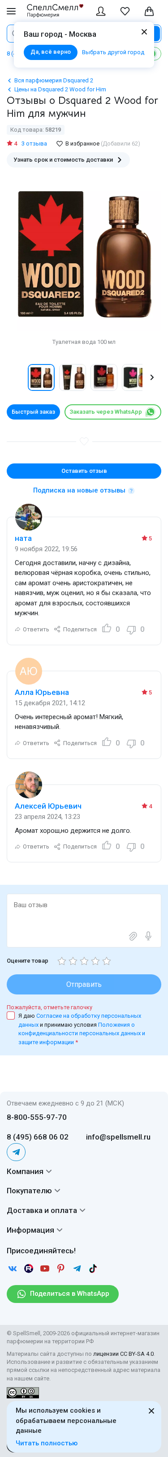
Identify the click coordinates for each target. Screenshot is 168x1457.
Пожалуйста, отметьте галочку (49, 1007)
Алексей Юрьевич (48, 805)
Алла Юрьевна (42, 692)
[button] (16, 377)
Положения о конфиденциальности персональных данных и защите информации (81, 1033)
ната (23, 538)
